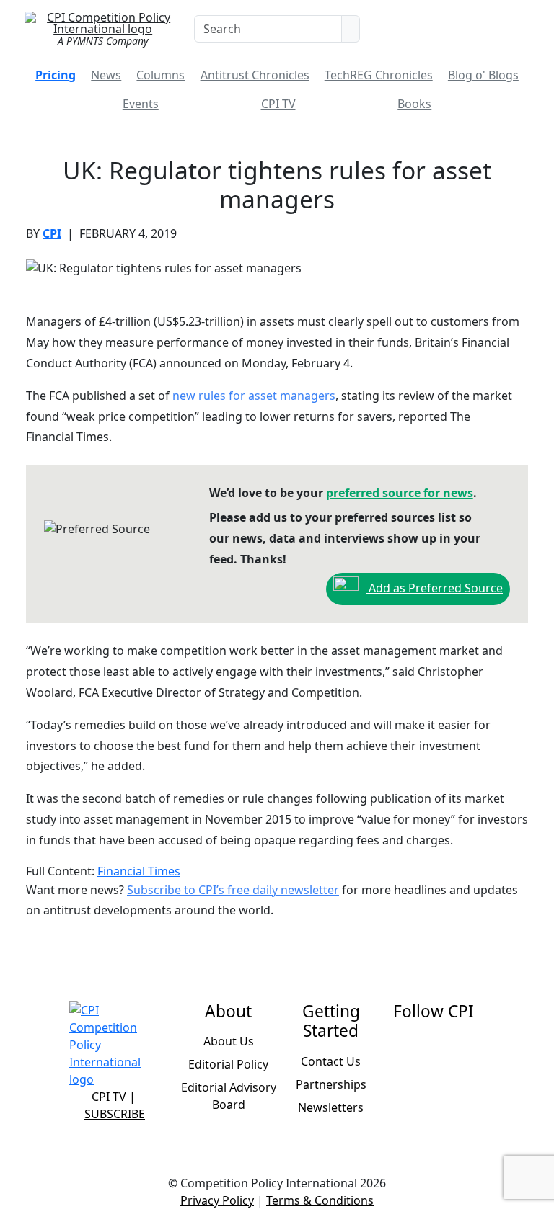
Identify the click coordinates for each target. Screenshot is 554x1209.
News (106, 75)
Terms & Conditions (320, 1200)
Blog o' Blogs (483, 75)
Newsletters (331, 1107)
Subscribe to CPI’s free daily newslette (230, 890)
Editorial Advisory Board (228, 1095)
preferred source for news (399, 493)
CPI (52, 233)
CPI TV (278, 104)
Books (414, 104)
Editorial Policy (228, 1064)
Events (141, 104)
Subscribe (114, 1114)
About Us (228, 1041)
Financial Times (138, 871)
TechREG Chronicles (379, 75)
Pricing (55, 75)
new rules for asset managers (253, 395)
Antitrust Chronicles (255, 75)
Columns (160, 75)
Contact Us (331, 1061)
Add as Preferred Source (434, 588)
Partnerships (331, 1084)
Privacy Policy (217, 1200)
